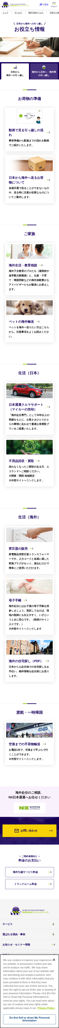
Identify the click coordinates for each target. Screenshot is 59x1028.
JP (40, 4)
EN (46, 4)
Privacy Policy (46, 1008)
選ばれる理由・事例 (14, 934)
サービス (8, 924)
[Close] (54, 959)
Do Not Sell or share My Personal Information (29, 1019)
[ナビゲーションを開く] (54, 4)
